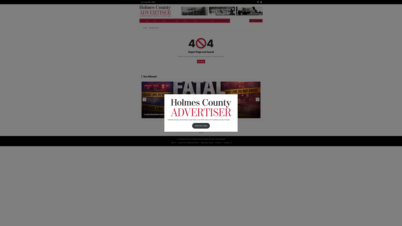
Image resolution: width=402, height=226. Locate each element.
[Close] (236, 92)
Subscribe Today (201, 126)
